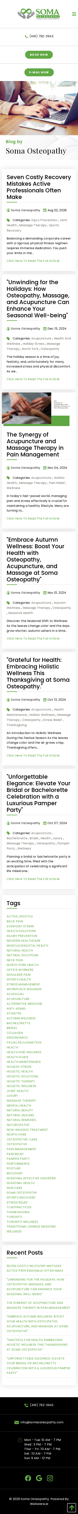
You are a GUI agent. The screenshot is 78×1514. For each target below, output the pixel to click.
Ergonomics (17, 1037)
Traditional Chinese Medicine (31, 1226)
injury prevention (44, 220)
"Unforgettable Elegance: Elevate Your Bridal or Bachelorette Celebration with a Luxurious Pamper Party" (38, 793)
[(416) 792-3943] (27, 36)
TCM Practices (19, 1207)
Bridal (34, 838)
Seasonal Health (20, 613)
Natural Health (20, 950)
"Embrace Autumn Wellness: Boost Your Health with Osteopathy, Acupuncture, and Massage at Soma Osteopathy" (35, 559)
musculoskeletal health (27, 945)
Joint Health (17, 1091)
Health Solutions (21, 931)
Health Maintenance (24, 1062)
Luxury (58, 838)
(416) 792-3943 (42, 36)
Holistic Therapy (21, 1081)
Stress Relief (52, 720)
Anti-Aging (16, 1008)
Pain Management (22, 1149)
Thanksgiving (17, 725)
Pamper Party (18, 1159)
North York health (23, 965)
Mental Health (19, 1105)
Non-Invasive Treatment (27, 1130)
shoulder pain (18, 975)
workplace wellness (24, 989)
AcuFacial (15, 994)
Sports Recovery (21, 1197)
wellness (13, 488)
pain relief (57, 483)
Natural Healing (20, 1115)
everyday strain (20, 926)
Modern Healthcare (24, 940)
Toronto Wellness (22, 1222)
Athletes (14, 1013)
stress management (23, 984)
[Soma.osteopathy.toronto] (50, 1478)
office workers (20, 970)
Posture (14, 1168)
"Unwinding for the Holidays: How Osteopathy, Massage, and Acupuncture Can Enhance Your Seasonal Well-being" (38, 298)
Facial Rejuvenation (24, 1042)
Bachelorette (17, 838)
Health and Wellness (24, 1052)
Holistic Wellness (42, 715)
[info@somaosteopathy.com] (17, 1422)
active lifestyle (20, 916)
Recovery (15, 1173)
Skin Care (14, 1188)
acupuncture (41, 338)
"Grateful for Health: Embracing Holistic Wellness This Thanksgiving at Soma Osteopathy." (38, 673)
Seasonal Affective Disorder (31, 1178)
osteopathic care (22, 1139)
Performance (18, 1163)
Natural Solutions (22, 955)
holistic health (20, 1071)
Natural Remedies (21, 1120)
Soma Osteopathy (22, 1192)
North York (30, 349)
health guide (18, 1057)
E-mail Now (39, 72)
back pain (15, 921)
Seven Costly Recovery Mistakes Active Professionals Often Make (39, 187)
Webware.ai (39, 1504)
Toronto (14, 1217)
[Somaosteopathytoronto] (28, 1478)
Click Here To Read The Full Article (33, 261)
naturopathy (18, 1125)
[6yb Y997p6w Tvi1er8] (39, 1478)
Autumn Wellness (21, 1018)
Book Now (39, 55)
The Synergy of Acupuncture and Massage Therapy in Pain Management (35, 445)
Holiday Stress (33, 344)
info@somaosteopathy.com (41, 1422)
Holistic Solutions (22, 1076)
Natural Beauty (20, 1110)
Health (46, 838)
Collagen (15, 1033)
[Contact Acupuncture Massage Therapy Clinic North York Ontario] (20, 1440)
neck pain (15, 960)
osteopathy (50, 349)
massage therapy (33, 225)
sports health (19, 979)
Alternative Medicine (24, 1004)
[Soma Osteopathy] (39, 14)
